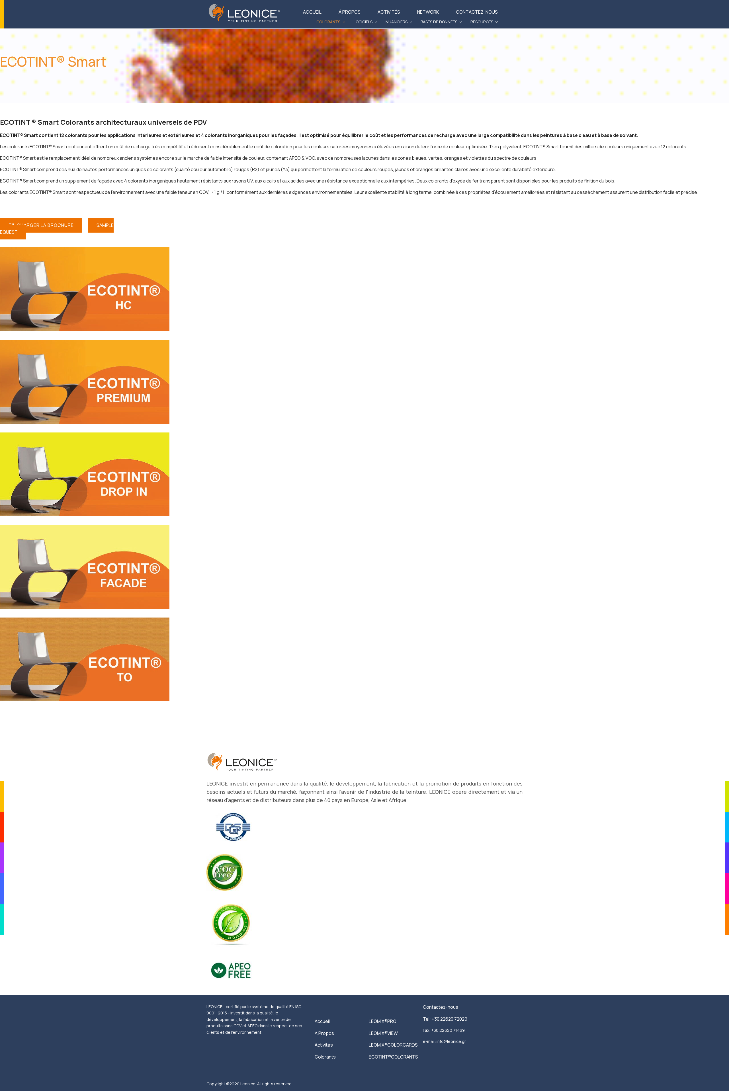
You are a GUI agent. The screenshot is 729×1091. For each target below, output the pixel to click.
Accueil (322, 1021)
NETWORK (428, 12)
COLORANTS (328, 21)
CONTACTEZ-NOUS (477, 12)
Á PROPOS (350, 12)
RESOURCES (481, 21)
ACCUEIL (312, 12)
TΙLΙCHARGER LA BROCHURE (41, 225)
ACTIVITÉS (389, 12)
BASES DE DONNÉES (439, 21)
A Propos (324, 1033)
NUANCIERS (396, 21)
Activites (324, 1045)
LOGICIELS (363, 21)
